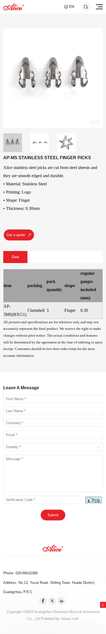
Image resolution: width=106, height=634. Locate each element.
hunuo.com (70, 619)
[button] (92, 122)
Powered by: (51, 619)
